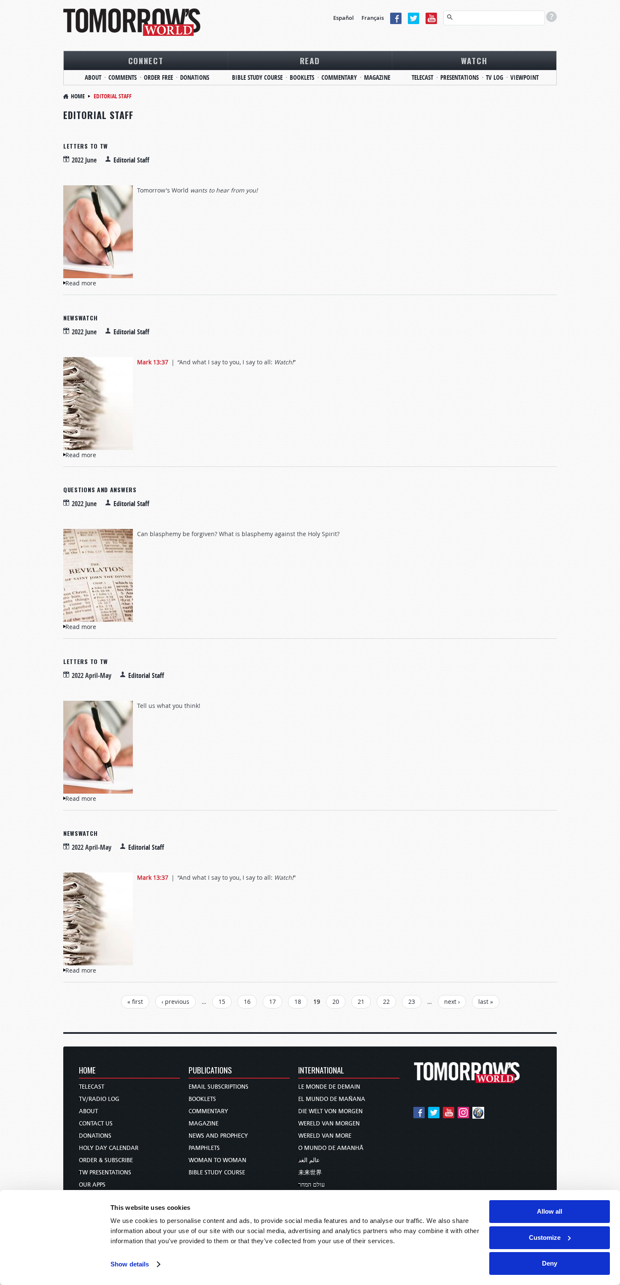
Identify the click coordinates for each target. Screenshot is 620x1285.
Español (343, 18)
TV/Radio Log (99, 1099)
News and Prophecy (218, 1135)
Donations (194, 77)
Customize (545, 1237)
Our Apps (92, 1184)
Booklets (302, 77)
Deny (549, 1263)
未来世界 (310, 1172)
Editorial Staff (131, 160)
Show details (130, 1264)
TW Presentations (105, 1172)
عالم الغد (309, 1160)
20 (335, 1002)
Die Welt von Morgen (330, 1111)
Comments (122, 77)
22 (386, 1002)
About (93, 77)
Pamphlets (204, 1148)
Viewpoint (524, 77)
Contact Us (96, 1123)
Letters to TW (85, 145)
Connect (146, 60)
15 (221, 1002)
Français (372, 18)
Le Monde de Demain (329, 1086)
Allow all (549, 1211)
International (321, 1071)
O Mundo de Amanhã (331, 1148)
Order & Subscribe (106, 1160)
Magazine (377, 77)
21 (361, 1002)
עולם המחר (311, 1184)
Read (310, 60)
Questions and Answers (100, 489)
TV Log (494, 77)
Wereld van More (324, 1135)
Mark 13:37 (152, 362)
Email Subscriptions (218, 1086)
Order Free (158, 77)
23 (411, 1002)
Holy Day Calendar (108, 1148)
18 (297, 1002)
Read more (80, 283)
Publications (210, 1071)
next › (452, 1002)
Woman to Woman (217, 1160)
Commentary (339, 77)
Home (78, 96)
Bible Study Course (257, 77)
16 (247, 1002)
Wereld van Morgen (329, 1123)
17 (272, 1002)
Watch (474, 60)
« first (135, 1002)
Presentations (459, 77)
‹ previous (175, 1002)
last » (485, 1002)
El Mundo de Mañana (331, 1099)
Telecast (422, 77)
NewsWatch (80, 317)
